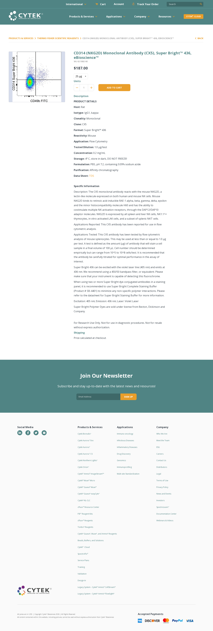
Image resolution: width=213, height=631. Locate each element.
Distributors (161, 467)
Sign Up (128, 396)
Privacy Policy (162, 487)
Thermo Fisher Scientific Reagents (58, 38)
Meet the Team (162, 440)
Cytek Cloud (193, 16)
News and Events (163, 493)
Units (77, 81)
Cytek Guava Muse (87, 487)
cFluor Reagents (85, 520)
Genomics (121, 460)
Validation (82, 573)
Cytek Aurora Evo (86, 440)
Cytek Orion (83, 467)
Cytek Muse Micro (86, 480)
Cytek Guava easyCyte (89, 493)
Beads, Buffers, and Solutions (91, 540)
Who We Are (161, 433)
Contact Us (161, 460)
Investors (160, 500)
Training (81, 567)
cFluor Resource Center (88, 507)
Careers (159, 454)
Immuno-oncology (125, 433)
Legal (158, 473)
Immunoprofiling (124, 467)
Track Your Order (147, 4)
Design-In (82, 580)
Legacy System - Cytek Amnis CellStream (97, 587)
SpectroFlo (83, 554)
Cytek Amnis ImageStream (91, 473)
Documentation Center (166, 513)
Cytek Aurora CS (85, 454)
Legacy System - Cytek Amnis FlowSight (96, 593)
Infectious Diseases (125, 440)
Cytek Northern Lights (87, 460)
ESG (158, 447)
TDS (91, 176)
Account (119, 4)
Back (200, 38)
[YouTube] (44, 432)
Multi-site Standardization (128, 473)
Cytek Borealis (84, 433)
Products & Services (21, 38)
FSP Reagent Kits (85, 513)
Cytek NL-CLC (84, 500)
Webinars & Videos (164, 520)
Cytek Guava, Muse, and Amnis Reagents (97, 533)
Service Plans (83, 560)
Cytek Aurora (84, 447)
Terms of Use (162, 480)
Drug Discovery (124, 454)
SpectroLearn (162, 507)
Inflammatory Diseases (127, 447)
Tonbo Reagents (85, 527)
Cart (102, 4)
